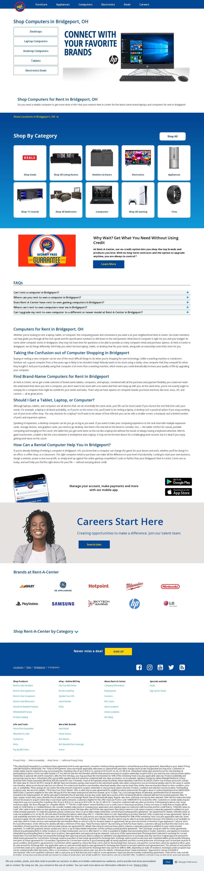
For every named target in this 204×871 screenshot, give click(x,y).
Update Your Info (66, 696)
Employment (110, 690)
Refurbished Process (22, 712)
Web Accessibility (36, 760)
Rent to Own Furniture (23, 685)
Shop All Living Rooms (66, 174)
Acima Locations (111, 712)
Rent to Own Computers (24, 696)
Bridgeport (39, 667)
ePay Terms (53, 760)
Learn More (108, 264)
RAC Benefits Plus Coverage (71, 744)
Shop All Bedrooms (66, 211)
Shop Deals (30, 174)
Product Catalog (20, 717)
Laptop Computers (35, 41)
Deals (152, 685)
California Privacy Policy (72, 760)
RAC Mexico (64, 739)
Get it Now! (64, 728)
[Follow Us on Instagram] (150, 670)
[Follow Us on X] (171, 670)
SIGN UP (118, 651)
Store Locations (111, 706)
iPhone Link (178, 493)
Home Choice (65, 733)
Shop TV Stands (30, 211)
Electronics (138, 174)
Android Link (179, 483)
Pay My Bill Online (21, 749)
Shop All (173, 136)
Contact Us (18, 739)
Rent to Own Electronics (23, 701)
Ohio (28, 667)
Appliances (174, 174)
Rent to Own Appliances (24, 690)
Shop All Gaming (138, 211)
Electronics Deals (36, 70)
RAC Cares (109, 701)
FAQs (61, 706)
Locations (18, 667)
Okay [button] (168, 862)
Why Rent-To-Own (21, 733)
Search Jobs (94, 544)
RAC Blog (108, 717)
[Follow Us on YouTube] (160, 670)
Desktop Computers (35, 51)
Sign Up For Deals (158, 690)
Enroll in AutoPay (66, 690)
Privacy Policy (141, 865)
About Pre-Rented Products (25, 706)
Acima (61, 749)
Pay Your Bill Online (67, 685)
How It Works (65, 701)
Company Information (114, 685)
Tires (174, 211)
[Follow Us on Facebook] (139, 670)
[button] (186, 861)
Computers (102, 211)
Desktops (36, 31)
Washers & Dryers (102, 174)
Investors (108, 696)
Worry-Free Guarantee (23, 728)
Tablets (36, 60)
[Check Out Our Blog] (182, 670)
